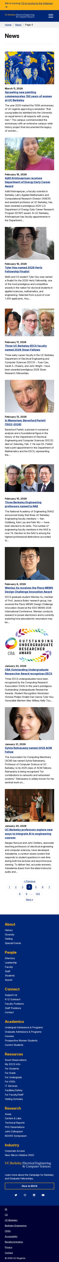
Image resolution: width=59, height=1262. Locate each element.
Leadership (11, 962)
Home (8, 24)
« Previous (30, 881)
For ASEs (10, 1081)
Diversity (9, 934)
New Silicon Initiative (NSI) (19, 1155)
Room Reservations (15, 1059)
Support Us (11, 994)
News (18, 24)
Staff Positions (13, 1008)
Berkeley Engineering (15, 1225)
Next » (30, 899)
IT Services (11, 1085)
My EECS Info (12, 1064)
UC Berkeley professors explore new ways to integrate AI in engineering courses (29, 833)
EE (6, 1209)
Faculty (9, 966)
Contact (9, 1012)
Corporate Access (15, 1150)
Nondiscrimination (14, 1242)
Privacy (8, 1247)
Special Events (13, 943)
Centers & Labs (13, 1118)
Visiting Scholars (14, 1099)
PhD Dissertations (15, 1127)
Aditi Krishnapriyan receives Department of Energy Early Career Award (27, 182)
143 (38, 893)
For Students (12, 1068)
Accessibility (11, 1236)
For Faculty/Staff (14, 1094)
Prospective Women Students (21, 1040)
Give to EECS (29, 1186)
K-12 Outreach (12, 999)
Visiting (9, 938)
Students (10, 975)
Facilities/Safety (14, 1090)
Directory (10, 958)
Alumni (8, 979)
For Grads (10, 1072)
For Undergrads (13, 1077)
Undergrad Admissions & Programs (24, 1027)
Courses (9, 1036)
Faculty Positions (14, 1003)
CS (6, 1214)
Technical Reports (15, 1122)
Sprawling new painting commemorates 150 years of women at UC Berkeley (28, 96)
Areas (8, 1114)
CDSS (8, 1231)
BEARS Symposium (16, 1135)
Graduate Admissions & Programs (23, 1031)
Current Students (14, 1044)
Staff (7, 971)
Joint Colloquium (14, 1131)
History (9, 930)
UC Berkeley (11, 1220)
